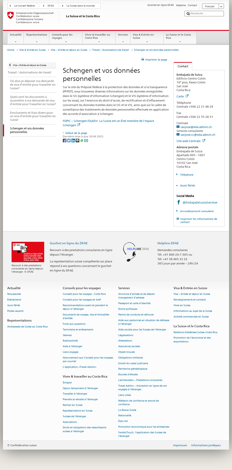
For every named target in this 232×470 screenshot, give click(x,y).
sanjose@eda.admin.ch (196, 127)
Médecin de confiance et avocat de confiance (138, 402)
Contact (181, 66)
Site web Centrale (188, 141)
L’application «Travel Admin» (80, 367)
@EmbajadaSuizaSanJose (200, 202)
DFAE (51, 5)
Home (10, 49)
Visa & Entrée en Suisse (143, 36)
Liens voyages (70, 352)
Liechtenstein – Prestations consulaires (140, 380)
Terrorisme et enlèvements (78, 329)
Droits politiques (127, 309)
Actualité (16, 34)
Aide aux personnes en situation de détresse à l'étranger (143, 322)
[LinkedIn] (73, 140)
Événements (14, 299)
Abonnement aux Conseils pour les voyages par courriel (88, 359)
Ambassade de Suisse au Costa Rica (27, 326)
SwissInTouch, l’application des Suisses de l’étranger (142, 434)
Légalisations (125, 335)
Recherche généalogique (132, 369)
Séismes (67, 335)
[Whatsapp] (82, 140)
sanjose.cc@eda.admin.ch (198, 134)
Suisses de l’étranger (74, 416)
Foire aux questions (74, 323)
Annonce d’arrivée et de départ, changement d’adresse (136, 296)
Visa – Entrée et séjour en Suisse (69, 49)
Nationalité (124, 415)
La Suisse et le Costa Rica (178, 36)
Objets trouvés (126, 352)
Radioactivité (70, 340)
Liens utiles (124, 395)
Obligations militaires (130, 357)
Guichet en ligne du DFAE (69, 243)
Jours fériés (187, 185)
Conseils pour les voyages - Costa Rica (84, 294)
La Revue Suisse (127, 410)
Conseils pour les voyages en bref (82, 299)
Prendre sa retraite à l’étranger (80, 399)
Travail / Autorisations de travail (110, 49)
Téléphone (186, 174)
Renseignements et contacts (190, 299)
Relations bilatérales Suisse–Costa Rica (195, 332)
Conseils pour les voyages (62, 36)
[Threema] (78, 140)
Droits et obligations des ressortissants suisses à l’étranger (84, 429)
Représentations (36, 34)
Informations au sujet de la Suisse (193, 311)
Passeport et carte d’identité (134, 303)
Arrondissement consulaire (196, 211)
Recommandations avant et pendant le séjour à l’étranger (85, 307)
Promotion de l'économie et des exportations (192, 340)
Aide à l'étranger (72, 346)
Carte (180, 96)
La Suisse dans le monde (81, 5)
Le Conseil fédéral (24, 5)
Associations (70, 422)
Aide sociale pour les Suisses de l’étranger (142, 329)
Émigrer (67, 382)
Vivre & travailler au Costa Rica (97, 36)
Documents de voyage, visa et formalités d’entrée (86, 316)
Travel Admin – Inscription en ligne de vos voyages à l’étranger (142, 387)
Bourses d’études (128, 374)
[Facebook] (65, 140)
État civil (123, 421)
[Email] (86, 140)
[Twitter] (69, 140)
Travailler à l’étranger (75, 393)
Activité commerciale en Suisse (191, 316)
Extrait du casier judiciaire (133, 363)
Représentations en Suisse (77, 410)
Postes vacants (15, 311)
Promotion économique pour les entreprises (143, 427)
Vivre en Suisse (182, 305)
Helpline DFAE (168, 243)
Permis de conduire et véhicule (136, 314)
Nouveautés (14, 294)
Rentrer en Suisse (72, 405)
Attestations (125, 340)
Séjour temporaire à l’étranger (80, 388)
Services (123, 34)
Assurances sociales (129, 346)
